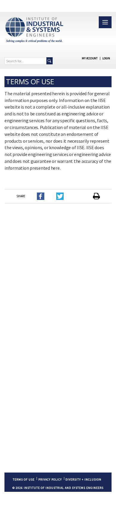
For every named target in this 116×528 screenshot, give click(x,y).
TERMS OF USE (24, 479)
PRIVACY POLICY (50, 479)
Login (106, 58)
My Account (90, 58)
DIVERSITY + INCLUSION (83, 479)
